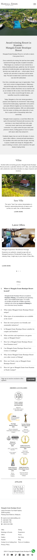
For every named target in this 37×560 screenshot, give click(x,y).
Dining (20, 529)
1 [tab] (17, 271)
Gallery (3, 537)
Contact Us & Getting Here (9, 542)
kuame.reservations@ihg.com (11, 518)
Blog (19, 539)
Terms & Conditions (24, 542)
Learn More (18, 211)
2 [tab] (18, 271)
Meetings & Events (6, 532)
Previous (2, 197)
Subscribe (31, 379)
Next (32, 197)
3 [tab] (20, 271)
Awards (3, 539)
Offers (3, 534)
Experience (21, 532)
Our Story (21, 537)
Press (20, 534)
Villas (2, 529)
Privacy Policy (5, 544)
